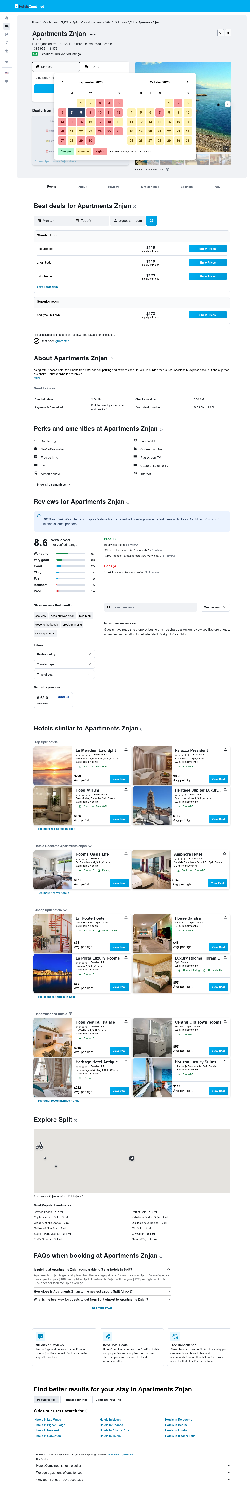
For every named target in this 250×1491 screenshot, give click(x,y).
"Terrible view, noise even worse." (131, 572)
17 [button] (100, 121)
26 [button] (118, 131)
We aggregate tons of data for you (59, 1472)
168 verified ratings (67, 54)
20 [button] (62, 131)
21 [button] (71, 131)
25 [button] (109, 131)
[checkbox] (53, 700)
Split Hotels (121, 22)
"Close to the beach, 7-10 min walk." (133, 550)
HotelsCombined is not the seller (58, 1465)
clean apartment (45, 633)
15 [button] (81, 121)
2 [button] (90, 103)
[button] (6, 6)
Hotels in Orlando (111, 1425)
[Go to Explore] (7, 51)
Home (35, 22)
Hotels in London (176, 1430)
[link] (56, 829)
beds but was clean (63, 616)
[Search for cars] (7, 34)
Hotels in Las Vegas (48, 1419)
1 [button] (81, 103)
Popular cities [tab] (46, 1400)
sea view (40, 616)
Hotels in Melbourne (178, 1419)
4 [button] (109, 103)
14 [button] (71, 121)
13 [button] (62, 121)
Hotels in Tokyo (110, 1436)
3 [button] (100, 103)
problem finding (72, 624)
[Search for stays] (7, 26)
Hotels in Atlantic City (114, 1430)
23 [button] (90, 131)
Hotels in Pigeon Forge (50, 1425)
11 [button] (109, 112)
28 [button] (71, 140)
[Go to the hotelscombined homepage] (29, 6)
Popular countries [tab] (76, 1400)
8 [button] (81, 112)
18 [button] (109, 121)
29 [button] (81, 140)
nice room (85, 616)
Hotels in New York (47, 1430)
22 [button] (81, 131)
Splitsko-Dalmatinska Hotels (88, 22)
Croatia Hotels (51, 22)
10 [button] (100, 112)
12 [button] (118, 112)
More (37, 378)
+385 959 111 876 (44, 48)
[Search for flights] (7, 18)
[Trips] (7, 62)
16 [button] (90, 121)
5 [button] (119, 103)
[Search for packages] (7, 42)
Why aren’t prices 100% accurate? (59, 1479)
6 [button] (62, 112)
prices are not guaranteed (120, 1454)
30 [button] (90, 140)
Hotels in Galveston (48, 1436)
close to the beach (46, 624)
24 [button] (100, 131)
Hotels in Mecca (110, 1419)
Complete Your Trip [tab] (108, 1400)
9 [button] (90, 112)
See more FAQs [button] (102, 1308)
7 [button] (72, 112)
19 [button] (118, 121)
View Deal (119, 779)
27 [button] (62, 140)
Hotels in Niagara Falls (180, 1436)
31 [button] (187, 140)
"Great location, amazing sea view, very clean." (139, 555)
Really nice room (121, 545)
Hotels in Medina (176, 1425)
